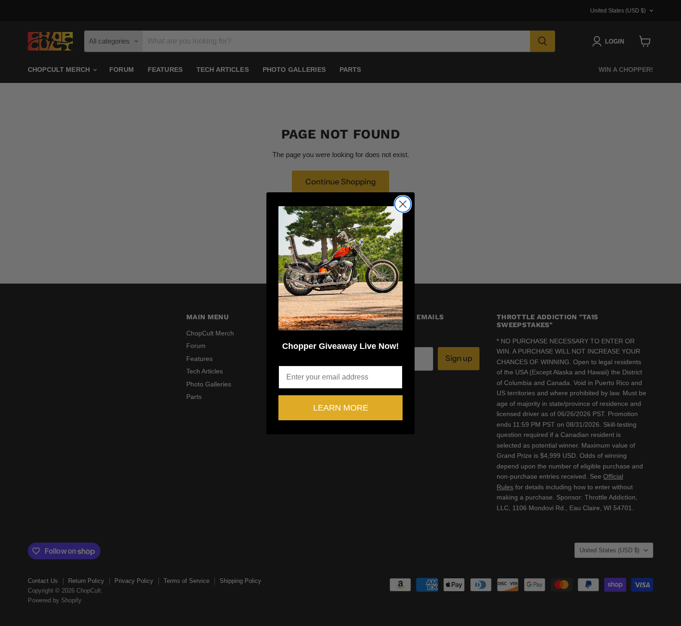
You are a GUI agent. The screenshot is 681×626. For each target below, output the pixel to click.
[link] (340, 268)
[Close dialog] (403, 204)
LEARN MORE (340, 407)
